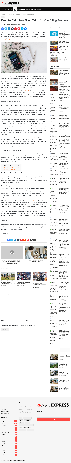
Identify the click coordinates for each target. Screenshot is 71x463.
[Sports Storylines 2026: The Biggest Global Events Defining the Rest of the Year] (8, 276)
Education (39, 9)
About (2, 407)
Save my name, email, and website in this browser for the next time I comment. (19, 325)
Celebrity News (5, 432)
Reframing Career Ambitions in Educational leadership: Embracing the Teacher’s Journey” (64, 34)
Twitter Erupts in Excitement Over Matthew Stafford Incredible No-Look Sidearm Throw (64, 273)
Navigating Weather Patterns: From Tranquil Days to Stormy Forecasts (63, 155)
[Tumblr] (12, 28)
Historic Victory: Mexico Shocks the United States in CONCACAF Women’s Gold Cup (63, 220)
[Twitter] (5, 28)
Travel (35, 9)
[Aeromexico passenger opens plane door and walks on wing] (54, 255)
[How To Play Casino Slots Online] (54, 48)
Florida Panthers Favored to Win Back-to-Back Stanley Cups (64, 117)
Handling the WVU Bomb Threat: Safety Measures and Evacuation (63, 297)
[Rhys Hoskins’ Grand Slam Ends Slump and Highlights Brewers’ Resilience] (54, 109)
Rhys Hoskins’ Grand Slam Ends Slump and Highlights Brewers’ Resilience (63, 107)
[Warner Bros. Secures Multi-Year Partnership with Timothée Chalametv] (54, 172)
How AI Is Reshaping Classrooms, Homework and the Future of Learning (64, 357)
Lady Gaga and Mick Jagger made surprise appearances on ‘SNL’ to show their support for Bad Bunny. (64, 321)
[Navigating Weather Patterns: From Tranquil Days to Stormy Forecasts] (54, 156)
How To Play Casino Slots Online (63, 47)
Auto (32, 9)
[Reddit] (24, 240)
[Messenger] (25, 28)
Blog (3, 421)
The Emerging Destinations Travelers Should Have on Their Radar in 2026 (64, 365)
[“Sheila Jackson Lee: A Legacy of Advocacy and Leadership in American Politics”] (54, 99)
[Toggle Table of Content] (18, 166)
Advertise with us (5, 411)
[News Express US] (10, 3)
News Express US (21, 460)
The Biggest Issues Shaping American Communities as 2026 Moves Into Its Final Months (64, 73)
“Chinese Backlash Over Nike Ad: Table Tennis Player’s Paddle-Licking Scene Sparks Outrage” (64, 88)
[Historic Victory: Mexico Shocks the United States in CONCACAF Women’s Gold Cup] (54, 222)
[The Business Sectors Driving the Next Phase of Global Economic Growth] (54, 381)
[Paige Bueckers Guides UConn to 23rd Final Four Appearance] (54, 164)
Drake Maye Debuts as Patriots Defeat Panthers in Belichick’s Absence (23, 282)
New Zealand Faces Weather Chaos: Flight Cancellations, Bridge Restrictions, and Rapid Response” (64, 208)
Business (28, 9)
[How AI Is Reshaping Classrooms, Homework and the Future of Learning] (54, 357)
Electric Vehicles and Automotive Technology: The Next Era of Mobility (64, 373)
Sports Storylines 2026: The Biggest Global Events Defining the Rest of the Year (8, 282)
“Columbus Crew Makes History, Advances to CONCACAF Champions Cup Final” (64, 126)
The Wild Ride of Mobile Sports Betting (64, 42)
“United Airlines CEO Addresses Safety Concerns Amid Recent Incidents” (64, 180)
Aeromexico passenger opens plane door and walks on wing (64, 254)
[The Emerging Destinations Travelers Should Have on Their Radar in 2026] (54, 365)
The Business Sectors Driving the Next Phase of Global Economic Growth (64, 381)
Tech (8, 9)
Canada (3, 443)
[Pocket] (18, 28)
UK (2, 445)
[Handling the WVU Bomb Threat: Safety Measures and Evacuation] (54, 298)
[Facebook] (2, 28)
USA (2, 9)
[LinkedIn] (9, 28)
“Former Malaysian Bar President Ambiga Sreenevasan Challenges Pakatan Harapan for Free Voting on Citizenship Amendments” (64, 192)
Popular (65, 350)
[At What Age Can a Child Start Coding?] (54, 59)
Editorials (4, 454)
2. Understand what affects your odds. (11, 167)
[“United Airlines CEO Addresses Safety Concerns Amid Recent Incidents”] (54, 182)
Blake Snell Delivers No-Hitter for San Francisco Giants (63, 81)
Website (26, 320)
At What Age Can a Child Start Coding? (63, 58)
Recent (55, 350)
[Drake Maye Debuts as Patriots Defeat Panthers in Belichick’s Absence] (24, 276)
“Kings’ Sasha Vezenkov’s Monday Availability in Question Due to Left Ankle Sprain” (64, 262)
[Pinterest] (15, 28)
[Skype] (22, 28)
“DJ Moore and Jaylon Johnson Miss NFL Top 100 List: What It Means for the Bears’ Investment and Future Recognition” (40, 284)
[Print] (34, 240)
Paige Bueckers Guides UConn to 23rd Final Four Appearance (64, 163)
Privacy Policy (4, 404)
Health (11, 9)
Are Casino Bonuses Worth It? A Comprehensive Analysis (57, 53)
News (7, 14)
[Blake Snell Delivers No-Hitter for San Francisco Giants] (54, 82)
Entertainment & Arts (21, 9)
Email (2, 320)
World (5, 9)
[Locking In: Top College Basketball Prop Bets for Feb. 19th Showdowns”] (54, 233)
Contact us (3, 409)
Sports (15, 9)
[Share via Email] (31, 240)
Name (2, 315)
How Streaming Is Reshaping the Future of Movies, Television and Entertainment (64, 389)
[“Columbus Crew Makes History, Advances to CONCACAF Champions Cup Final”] (54, 128)
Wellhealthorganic (5, 413)
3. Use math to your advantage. (10, 169)
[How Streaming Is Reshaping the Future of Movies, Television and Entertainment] (54, 389)
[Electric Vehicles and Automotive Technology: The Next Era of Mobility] (54, 373)
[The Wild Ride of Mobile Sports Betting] (54, 43)
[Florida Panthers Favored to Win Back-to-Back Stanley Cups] (54, 118)
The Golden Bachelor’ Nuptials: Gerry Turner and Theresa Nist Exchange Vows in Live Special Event (64, 285)
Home (3, 14)
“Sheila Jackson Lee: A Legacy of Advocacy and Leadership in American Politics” (64, 96)
